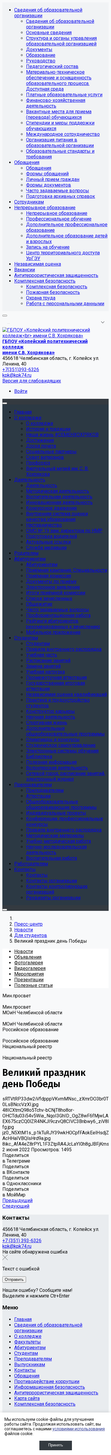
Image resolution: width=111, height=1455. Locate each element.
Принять (55, 1445)
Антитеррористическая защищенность (56, 1393)
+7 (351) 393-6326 (21, 1240)
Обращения (26, 1376)
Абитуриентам (30, 1347)
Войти (20, 391)
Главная (23, 1319)
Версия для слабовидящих (31, 381)
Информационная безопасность (49, 1387)
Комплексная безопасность (44, 1404)
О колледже (27, 1336)
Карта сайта (27, 1398)
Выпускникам (29, 1364)
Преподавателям (33, 1359)
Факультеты (27, 1342)
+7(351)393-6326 (20, 369)
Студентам (26, 1353)
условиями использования (78, 1428)
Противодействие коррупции (46, 1381)
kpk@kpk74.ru (16, 375)
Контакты (25, 1370)
